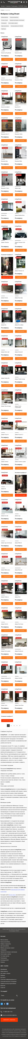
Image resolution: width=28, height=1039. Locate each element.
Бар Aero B (17, 107)
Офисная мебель (5, 26)
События (3, 987)
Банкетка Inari (18, 52)
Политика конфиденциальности (8, 979)
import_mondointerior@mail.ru (10, 1015)
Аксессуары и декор (12, 23)
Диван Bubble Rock (19, 215)
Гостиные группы (5, 956)
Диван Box (4, 215)
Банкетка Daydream (6, 52)
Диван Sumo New (19, 705)
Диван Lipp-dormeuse (6, 542)
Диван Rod (17, 597)
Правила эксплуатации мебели (8, 983)
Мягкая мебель (4, 17)
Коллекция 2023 (5, 960)
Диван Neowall (18, 570)
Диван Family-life (5, 378)
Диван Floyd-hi (5, 434)
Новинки (3, 962)
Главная (2, 10)
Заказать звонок (9, 1019)
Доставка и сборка (5, 973)
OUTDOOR (20, 6)
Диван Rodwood (19, 651)
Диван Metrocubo (5, 570)
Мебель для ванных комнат (7, 948)
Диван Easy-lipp (19, 297)
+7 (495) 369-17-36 (7, 1011)
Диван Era (3, 325)
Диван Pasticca (5, 597)
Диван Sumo (4, 705)
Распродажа (14, 6)
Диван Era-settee (19, 325)
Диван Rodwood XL (6, 678)
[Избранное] (21, 2)
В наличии (8, 6)
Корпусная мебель (14, 17)
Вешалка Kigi (4, 161)
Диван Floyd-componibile (18, 407)
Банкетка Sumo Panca (6, 80)
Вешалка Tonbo (5, 188)
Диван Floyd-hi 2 (19, 434)
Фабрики (3, 975)
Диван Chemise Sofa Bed (20, 243)
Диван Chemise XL (19, 270)
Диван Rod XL (4, 624)
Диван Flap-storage (6, 406)
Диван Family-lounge (20, 379)
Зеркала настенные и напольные (17, 20)
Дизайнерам (4, 969)
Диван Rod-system (5, 651)
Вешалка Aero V (5, 134)
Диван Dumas (4, 297)
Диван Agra (18, 188)
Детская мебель (5, 945)
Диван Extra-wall (5, 352)
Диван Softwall (18, 678)
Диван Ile (3, 488)
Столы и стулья (4, 20)
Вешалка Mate (18, 161)
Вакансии (3, 985)
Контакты (3, 977)
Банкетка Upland (5, 107)
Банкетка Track (19, 80)
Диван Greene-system (20, 461)
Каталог (3, 6)
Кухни (25, 6)
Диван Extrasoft (19, 352)
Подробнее (7, 59)
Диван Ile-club (4, 515)
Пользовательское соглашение (8, 981)
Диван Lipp (17, 515)
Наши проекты (4, 971)
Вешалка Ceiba (18, 134)
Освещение (3, 23)
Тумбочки (3, 28)
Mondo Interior (12, 894)
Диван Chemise (5, 242)
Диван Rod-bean (19, 624)
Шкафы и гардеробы (6, 943)
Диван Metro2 (18, 542)
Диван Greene (4, 461)
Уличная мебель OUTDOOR (17, 26)
